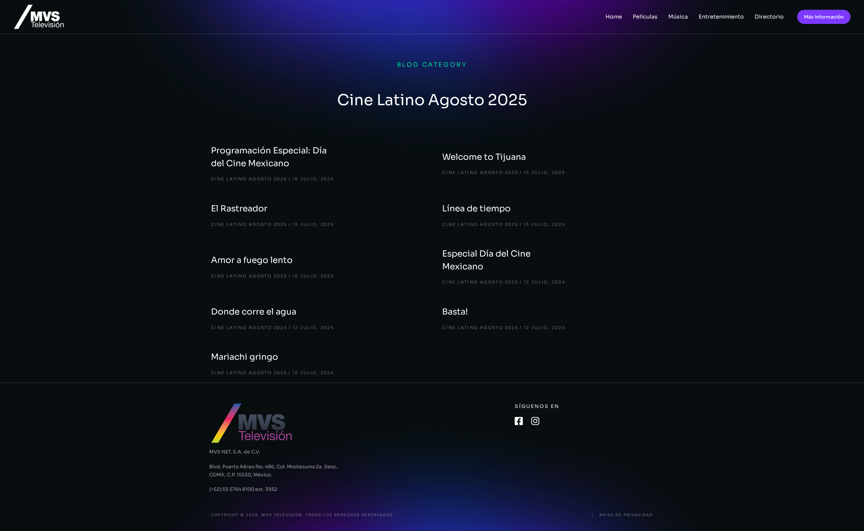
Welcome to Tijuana (484, 157)
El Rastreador (239, 208)
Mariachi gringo (244, 357)
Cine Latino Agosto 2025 (249, 178)
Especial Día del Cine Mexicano (486, 260)
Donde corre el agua (253, 311)
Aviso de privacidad (626, 515)
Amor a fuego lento (252, 260)
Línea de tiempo (476, 208)
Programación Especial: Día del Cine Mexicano (269, 157)
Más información (824, 17)
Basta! (455, 311)
